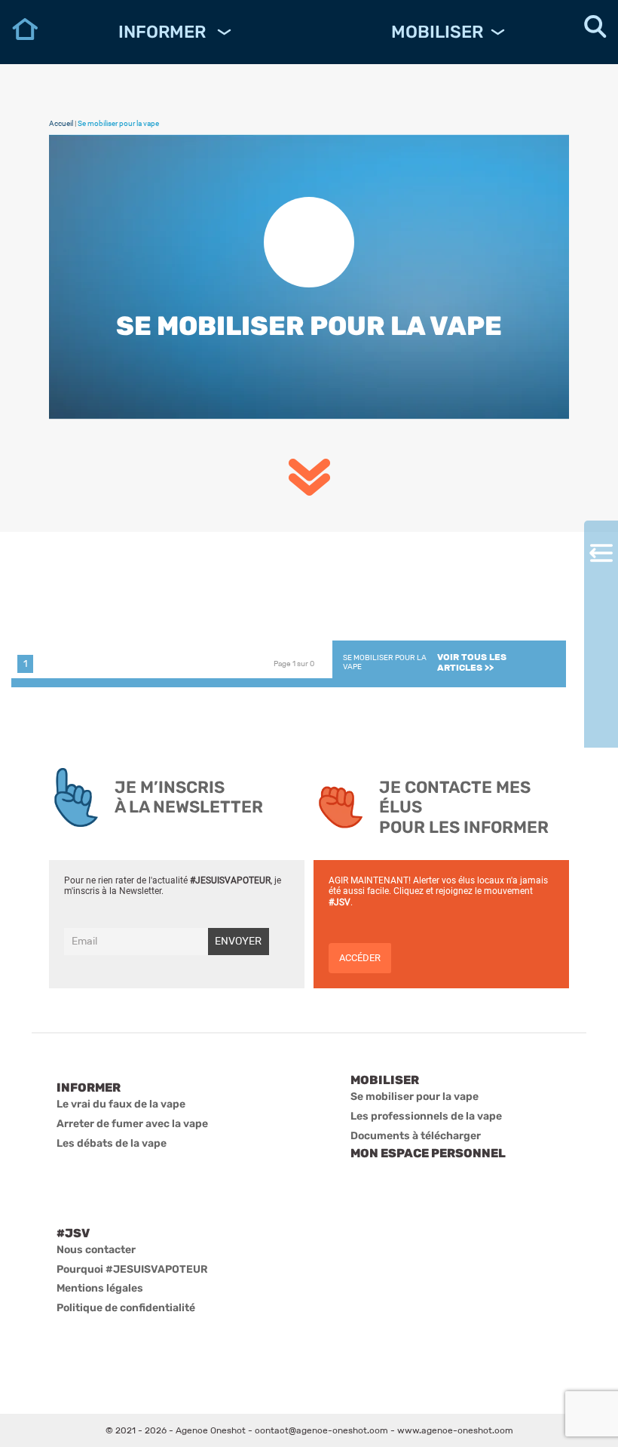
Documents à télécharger (415, 1135)
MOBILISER (437, 31)
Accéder (360, 957)
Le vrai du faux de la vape (121, 1104)
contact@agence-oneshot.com (321, 1430)
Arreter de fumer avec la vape (132, 1123)
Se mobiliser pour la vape (414, 1096)
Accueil (61, 123)
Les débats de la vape (112, 1143)
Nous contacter (96, 1249)
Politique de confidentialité (126, 1307)
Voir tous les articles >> (471, 662)
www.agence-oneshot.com (455, 1430)
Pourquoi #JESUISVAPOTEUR (132, 1269)
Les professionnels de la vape (426, 1116)
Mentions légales (100, 1288)
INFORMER (164, 31)
